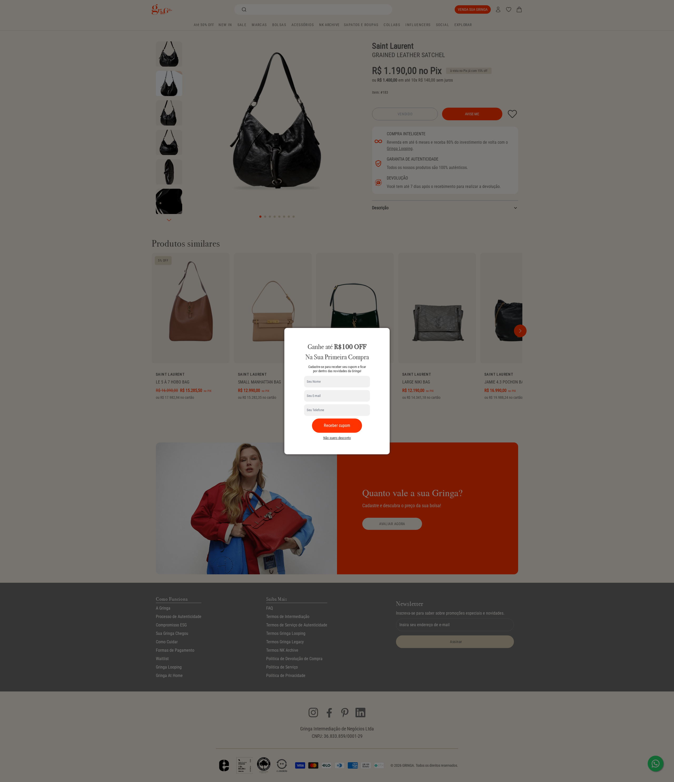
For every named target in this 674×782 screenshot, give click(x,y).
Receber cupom (337, 425)
